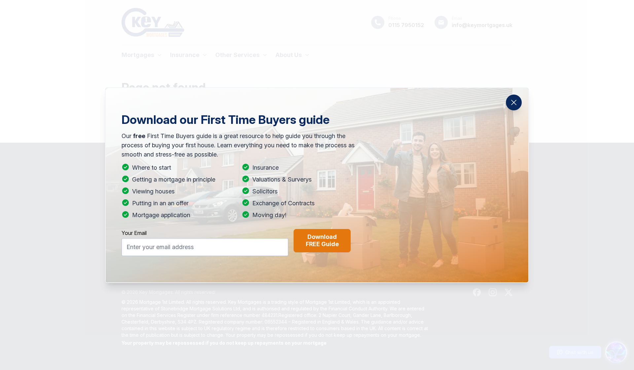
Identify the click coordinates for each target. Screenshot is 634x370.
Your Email (134, 233)
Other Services (237, 54)
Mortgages (138, 54)
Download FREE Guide (322, 240)
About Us (288, 54)
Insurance (184, 54)
